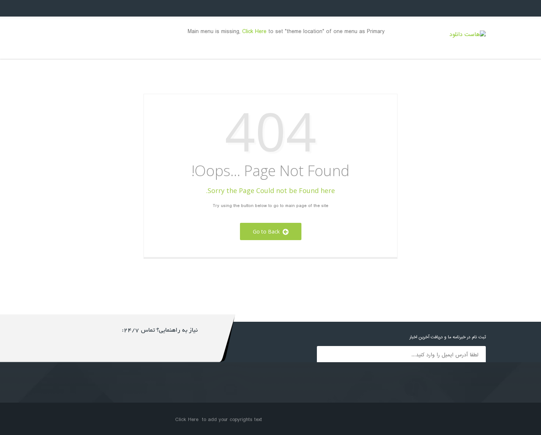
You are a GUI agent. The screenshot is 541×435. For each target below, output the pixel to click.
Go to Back (268, 231)
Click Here (254, 32)
